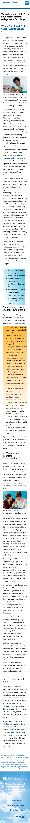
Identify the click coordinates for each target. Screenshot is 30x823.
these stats (19, 258)
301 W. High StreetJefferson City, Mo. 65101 (15, 794)
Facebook (17, 817)
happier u (8, 761)
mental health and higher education (13, 762)
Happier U (13, 755)
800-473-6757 (16, 800)
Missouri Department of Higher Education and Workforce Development (15, 786)
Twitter (20, 817)
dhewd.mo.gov (16, 810)
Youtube (23, 817)
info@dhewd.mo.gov (16, 805)
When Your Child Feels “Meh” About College (13, 27)
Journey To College (12, 2)
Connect (8, 755)
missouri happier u (18, 766)
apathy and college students (17, 757)
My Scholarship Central (15, 732)
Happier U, (6, 709)
